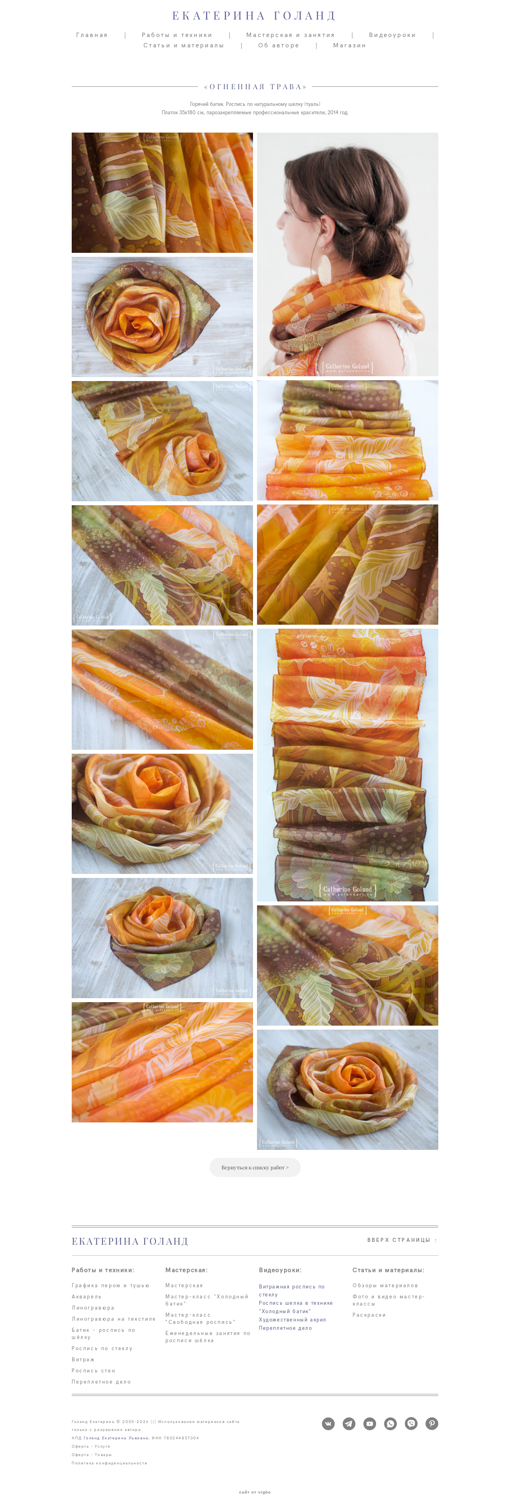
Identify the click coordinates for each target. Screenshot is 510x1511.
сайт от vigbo (255, 1492)
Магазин (350, 44)
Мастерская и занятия (290, 34)
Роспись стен (94, 1370)
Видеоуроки (392, 34)
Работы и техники (177, 34)
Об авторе (279, 44)
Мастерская (184, 1285)
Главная (92, 34)
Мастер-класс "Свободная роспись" (200, 1318)
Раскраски (369, 1314)
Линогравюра (93, 1307)
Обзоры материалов (385, 1285)
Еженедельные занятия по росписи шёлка (208, 1336)
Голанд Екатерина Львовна (116, 1438)
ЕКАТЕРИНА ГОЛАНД (255, 15)
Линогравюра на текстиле (114, 1318)
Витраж (83, 1359)
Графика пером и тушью (111, 1285)
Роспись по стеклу (102, 1348)
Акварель (87, 1296)
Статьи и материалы (184, 44)
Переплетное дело (101, 1381)
